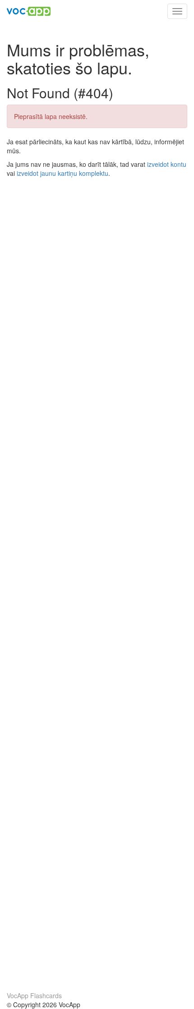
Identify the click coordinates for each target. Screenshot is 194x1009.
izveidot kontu (166, 164)
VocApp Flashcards (34, 995)
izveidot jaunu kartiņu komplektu (62, 173)
